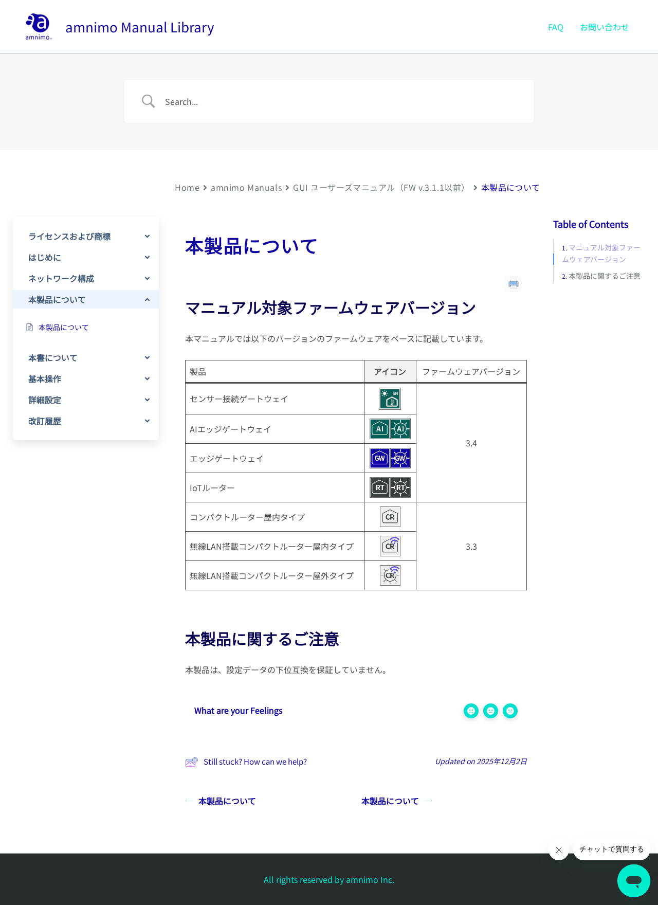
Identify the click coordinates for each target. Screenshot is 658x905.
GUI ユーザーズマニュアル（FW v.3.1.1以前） (381, 187)
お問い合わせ (604, 27)
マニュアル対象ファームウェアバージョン (601, 253)
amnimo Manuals (246, 187)
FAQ (555, 27)
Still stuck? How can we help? (255, 761)
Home (187, 187)
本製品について (227, 800)
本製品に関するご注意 (605, 275)
